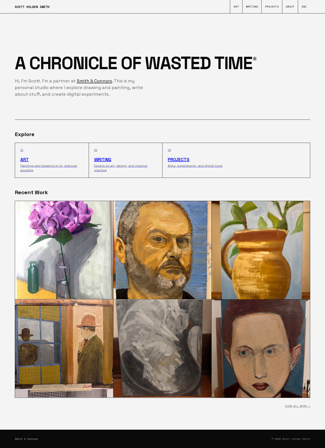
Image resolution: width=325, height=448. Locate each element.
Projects (272, 6)
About (290, 6)
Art (236, 6)
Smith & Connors (94, 81)
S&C (304, 6)
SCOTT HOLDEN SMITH (32, 6)
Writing (252, 6)
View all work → (297, 406)
